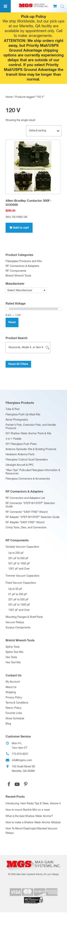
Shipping (11, 692)
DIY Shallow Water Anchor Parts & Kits (28, 433)
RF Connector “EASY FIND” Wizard (26, 512)
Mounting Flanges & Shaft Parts (24, 617)
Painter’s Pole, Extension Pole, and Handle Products (31, 427)
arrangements (40, 36)
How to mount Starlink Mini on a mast (28, 810)
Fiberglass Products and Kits (24, 261)
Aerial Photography (17, 419)
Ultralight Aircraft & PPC (20, 465)
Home (9, 97)
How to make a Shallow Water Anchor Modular (33, 822)
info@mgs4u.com (22, 760)
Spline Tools (13, 647)
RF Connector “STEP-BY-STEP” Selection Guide (30, 505)
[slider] (7, 309)
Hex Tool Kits (13, 662)
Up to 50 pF (15, 589)
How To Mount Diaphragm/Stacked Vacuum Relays (31, 830)
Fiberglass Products (20, 402)
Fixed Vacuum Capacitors (21, 583)
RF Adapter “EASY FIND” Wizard (25, 522)
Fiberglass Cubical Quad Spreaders (27, 459)
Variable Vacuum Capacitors (22, 547)
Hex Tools (11, 657)
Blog (8, 723)
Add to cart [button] (21, 227)
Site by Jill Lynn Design (47, 874)
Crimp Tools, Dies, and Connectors (26, 527)
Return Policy (13, 708)
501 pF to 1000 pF (19, 563)
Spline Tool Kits (14, 652)
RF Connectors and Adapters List (25, 498)
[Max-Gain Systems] (33, 859)
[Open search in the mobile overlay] (62, 7)
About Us (11, 687)
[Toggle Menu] (5, 6)
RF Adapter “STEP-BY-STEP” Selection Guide (33, 517)
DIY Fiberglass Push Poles (21, 444)
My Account (13, 682)
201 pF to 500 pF (18, 558)
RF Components (16, 270)
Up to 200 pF (16, 553)
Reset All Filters (18, 364)
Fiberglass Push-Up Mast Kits (23, 414)
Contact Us (14, 675)
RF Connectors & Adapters (22, 266)
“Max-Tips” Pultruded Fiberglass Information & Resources (33, 472)
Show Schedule (15, 718)
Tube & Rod (12, 409)
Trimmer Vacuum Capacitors (22, 576)
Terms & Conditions (17, 703)
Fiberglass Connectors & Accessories (28, 479)
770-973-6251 (20, 754)
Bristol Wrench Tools (18, 275)
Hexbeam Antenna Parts (20, 454)
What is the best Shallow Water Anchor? (29, 816)
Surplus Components (18, 627)
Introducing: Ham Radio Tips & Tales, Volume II (33, 803)
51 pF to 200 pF (17, 594)
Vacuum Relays (15, 622)
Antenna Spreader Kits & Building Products (31, 449)
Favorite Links (14, 713)
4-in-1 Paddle (13, 439)
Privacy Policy (14, 697)
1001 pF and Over (19, 569)
